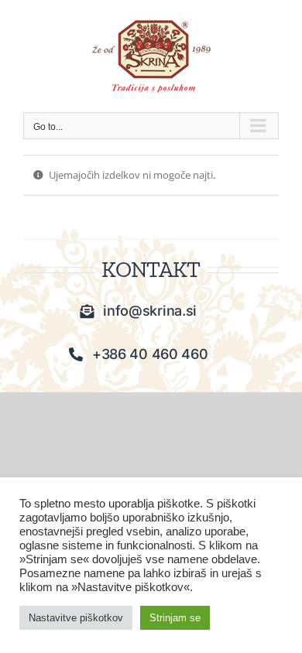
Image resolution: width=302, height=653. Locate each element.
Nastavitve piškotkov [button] (76, 618)
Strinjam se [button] (175, 618)
